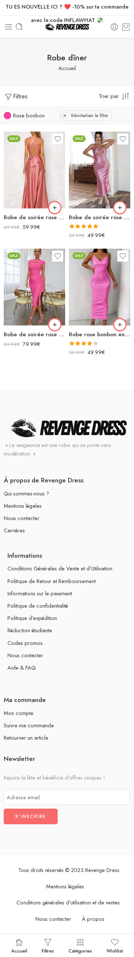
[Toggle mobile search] (19, 27)
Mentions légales (23, 506)
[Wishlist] (57, 139)
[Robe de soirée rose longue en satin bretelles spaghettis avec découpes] (99, 170)
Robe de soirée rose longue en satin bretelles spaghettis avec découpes (99, 217)
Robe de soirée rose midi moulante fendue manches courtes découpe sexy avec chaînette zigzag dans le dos (34, 334)
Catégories (80, 950)
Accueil (67, 68)
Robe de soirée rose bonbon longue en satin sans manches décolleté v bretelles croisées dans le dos (34, 217)
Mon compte (19, 713)
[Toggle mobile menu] (8, 26)
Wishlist (114, 950)
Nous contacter (21, 518)
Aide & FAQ (21, 667)
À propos (93, 919)
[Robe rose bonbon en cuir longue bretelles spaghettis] (99, 287)
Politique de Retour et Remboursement (51, 581)
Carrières (14, 530)
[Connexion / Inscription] (114, 26)
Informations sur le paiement (39, 593)
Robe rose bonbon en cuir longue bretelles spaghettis (99, 334)
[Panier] (126, 26)
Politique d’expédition (32, 618)
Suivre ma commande (29, 725)
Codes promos (25, 643)
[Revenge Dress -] (67, 27)
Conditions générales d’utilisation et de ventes (68, 902)
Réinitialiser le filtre (89, 115)
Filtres (20, 96)
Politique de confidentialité (37, 606)
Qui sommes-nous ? (26, 493)
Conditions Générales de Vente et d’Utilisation (59, 568)
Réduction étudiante (29, 630)
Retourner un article (26, 738)
